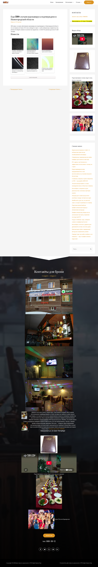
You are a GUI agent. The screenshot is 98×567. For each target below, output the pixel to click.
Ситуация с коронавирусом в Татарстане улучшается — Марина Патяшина (17, 52)
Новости (13, 22)
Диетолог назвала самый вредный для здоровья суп (32, 70)
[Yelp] (49, 549)
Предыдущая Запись (15, 89)
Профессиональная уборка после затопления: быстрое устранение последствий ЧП (81, 215)
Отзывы (78, 2)
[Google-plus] (57, 549)
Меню (51, 2)
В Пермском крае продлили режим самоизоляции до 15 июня (47, 70)
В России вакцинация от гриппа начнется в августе (47, 51)
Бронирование (59, 2)
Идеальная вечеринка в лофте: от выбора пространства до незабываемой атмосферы (81, 152)
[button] (49, 535)
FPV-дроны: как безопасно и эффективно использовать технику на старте (82, 164)
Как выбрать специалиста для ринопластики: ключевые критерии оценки (81, 191)
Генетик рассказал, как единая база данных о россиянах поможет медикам (32, 52)
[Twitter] (44, 549)
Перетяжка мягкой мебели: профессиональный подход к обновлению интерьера (79, 207)
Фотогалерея (68, 2)
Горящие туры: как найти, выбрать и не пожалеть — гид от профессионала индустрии (82, 236)
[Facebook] (40, 549)
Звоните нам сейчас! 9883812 (80, 16)
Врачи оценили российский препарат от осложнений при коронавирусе (17, 71)
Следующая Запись (55, 89)
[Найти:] (82, 249)
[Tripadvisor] (53, 549)
